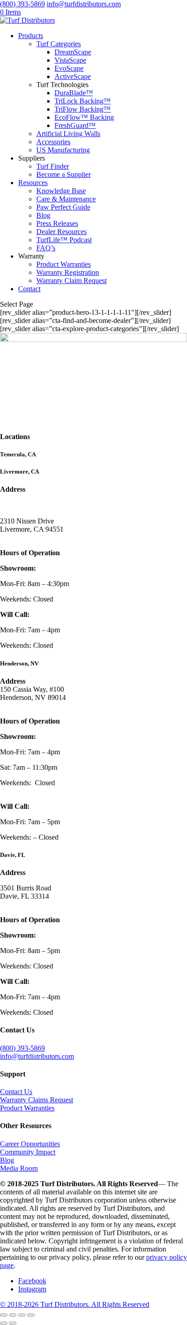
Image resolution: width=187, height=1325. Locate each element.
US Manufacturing (63, 150)
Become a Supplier (63, 174)
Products (30, 35)
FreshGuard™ (75, 125)
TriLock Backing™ (82, 101)
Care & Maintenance (66, 199)
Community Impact (27, 1152)
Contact (29, 289)
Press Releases (57, 223)
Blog (43, 215)
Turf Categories (58, 44)
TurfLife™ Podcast (64, 240)
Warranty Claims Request (36, 1100)
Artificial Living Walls (68, 133)
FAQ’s (45, 248)
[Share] (21, 1315)
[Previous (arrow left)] (3, 1323)
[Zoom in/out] (3, 1315)
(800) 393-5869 (22, 4)
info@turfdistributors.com (37, 1056)
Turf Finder (52, 166)
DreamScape (72, 52)
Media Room (19, 1168)
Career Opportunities (30, 1144)
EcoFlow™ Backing (84, 117)
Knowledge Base (61, 191)
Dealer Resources (61, 231)
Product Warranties (63, 264)
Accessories (53, 142)
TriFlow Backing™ (82, 109)
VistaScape (70, 60)
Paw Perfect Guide (63, 207)
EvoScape (69, 68)
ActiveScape (72, 76)
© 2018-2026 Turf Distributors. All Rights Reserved (74, 1304)
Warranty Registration (67, 272)
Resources (33, 182)
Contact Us (16, 1091)
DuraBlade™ (73, 93)
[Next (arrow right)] (12, 1323)
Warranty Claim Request (71, 280)
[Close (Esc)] (30, 1315)
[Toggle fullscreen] (12, 1315)
